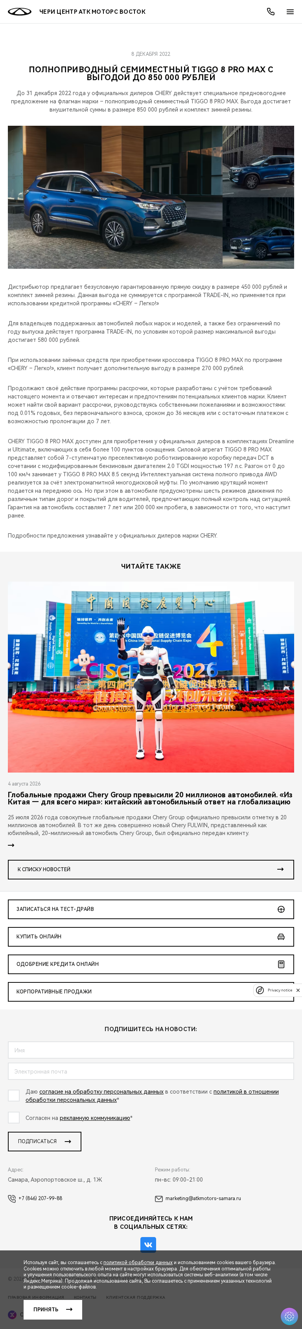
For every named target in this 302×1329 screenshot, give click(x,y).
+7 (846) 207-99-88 (40, 1198)
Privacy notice (280, 990)
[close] (298, 990)
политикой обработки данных (138, 1262)
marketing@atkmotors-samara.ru (203, 1198)
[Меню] (290, 12)
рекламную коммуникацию (95, 1118)
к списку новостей (44, 869)
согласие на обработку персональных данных (101, 1092)
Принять (45, 1309)
